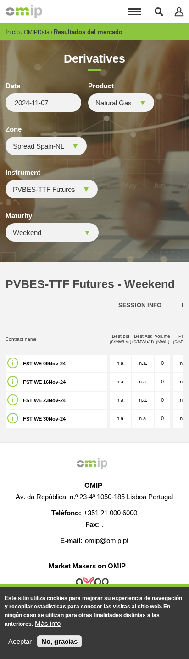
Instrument (23, 172)
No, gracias (59, 641)
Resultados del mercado (88, 32)
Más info (48, 623)
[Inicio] (24, 11)
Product (101, 86)
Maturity (19, 216)
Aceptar (20, 641)
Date (13, 86)
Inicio (13, 32)
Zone (14, 129)
